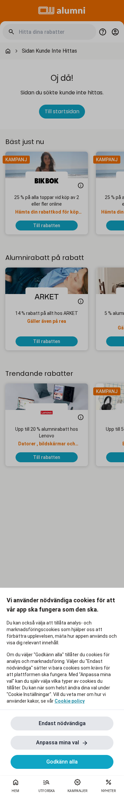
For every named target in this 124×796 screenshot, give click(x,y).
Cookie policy (70, 701)
